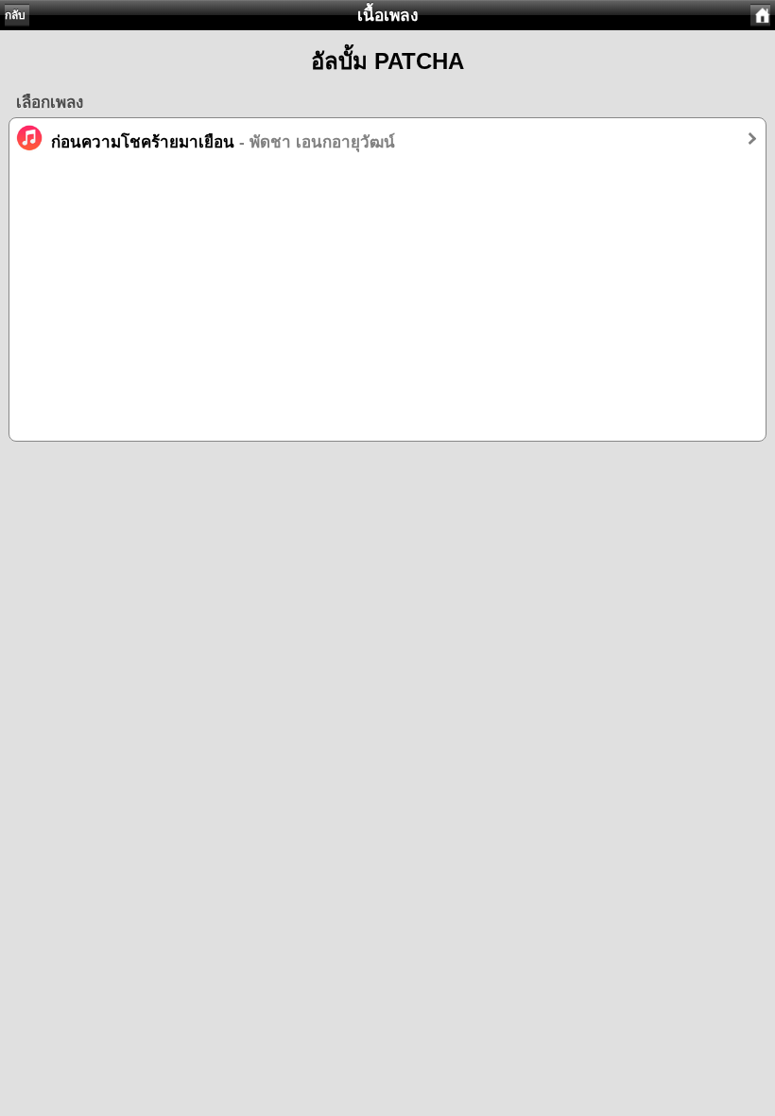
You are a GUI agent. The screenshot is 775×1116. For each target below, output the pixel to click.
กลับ (15, 15)
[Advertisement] (387, 308)
